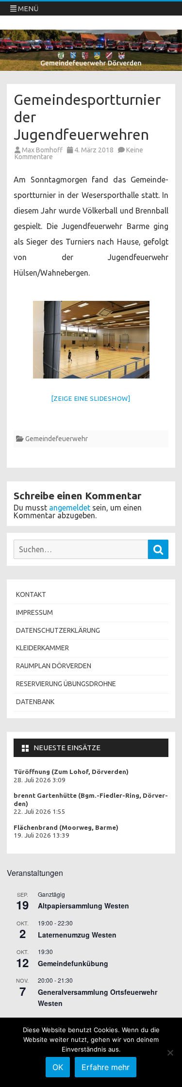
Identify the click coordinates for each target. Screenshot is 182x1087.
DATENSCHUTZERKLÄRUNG (58, 630)
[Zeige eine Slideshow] (91, 398)
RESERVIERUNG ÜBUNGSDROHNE (66, 684)
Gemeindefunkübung (73, 963)
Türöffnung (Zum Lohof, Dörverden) (71, 771)
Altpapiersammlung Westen (83, 905)
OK (57, 1067)
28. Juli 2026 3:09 (40, 780)
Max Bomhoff (42, 150)
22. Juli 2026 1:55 (40, 811)
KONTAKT (31, 594)
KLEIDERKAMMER (42, 648)
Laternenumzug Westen (77, 934)
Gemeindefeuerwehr (56, 439)
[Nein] (170, 1052)
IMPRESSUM (34, 612)
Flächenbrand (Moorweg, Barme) (66, 827)
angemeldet (69, 507)
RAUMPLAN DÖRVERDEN (53, 666)
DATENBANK (35, 702)
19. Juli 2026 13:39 (41, 835)
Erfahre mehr (106, 1067)
